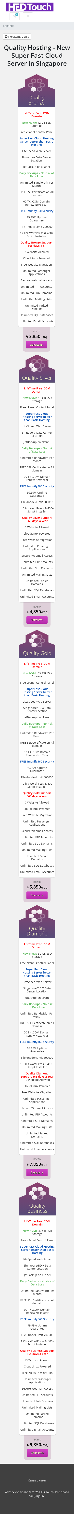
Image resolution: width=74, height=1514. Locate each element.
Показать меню (18, 36)
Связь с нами (37, 1480)
